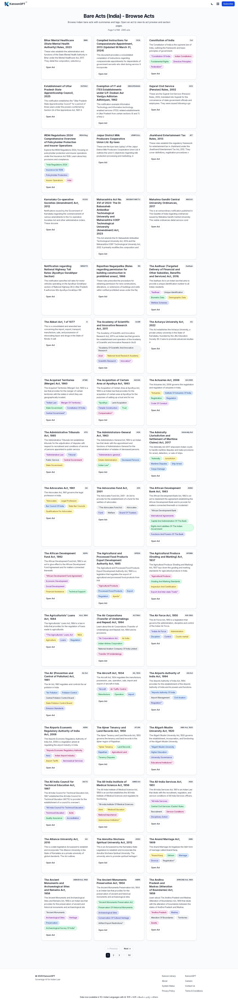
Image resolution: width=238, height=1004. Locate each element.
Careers (188, 981)
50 (129, 955)
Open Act (50, 67)
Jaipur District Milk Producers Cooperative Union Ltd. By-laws (111, 139)
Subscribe (228, 4)
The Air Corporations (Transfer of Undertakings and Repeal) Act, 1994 (113, 619)
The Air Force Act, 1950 (163, 615)
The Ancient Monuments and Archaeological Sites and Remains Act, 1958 (57, 886)
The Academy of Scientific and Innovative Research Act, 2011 (113, 325)
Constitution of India (161, 40)
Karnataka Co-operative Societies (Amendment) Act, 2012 (61, 203)
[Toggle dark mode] (212, 3)
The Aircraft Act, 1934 (110, 673)
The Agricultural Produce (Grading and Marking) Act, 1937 (166, 557)
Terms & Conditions (194, 991)
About (164, 981)
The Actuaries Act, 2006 (164, 380)
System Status (168, 986)
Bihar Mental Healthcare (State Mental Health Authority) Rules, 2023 (59, 44)
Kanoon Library (169, 976)
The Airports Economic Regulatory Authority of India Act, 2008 (62, 731)
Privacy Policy (168, 991)
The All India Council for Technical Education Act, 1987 (59, 785)
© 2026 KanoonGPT (45, 976)
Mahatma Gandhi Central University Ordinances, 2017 (164, 203)
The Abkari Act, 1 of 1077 (59, 321)
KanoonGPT (190, 976)
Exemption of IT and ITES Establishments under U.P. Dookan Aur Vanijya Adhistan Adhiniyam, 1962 (110, 93)
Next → (127, 948)
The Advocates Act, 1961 (59, 488)
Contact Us (190, 986)
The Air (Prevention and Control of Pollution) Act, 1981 (59, 676)
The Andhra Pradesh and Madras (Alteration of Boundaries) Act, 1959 (161, 886)
